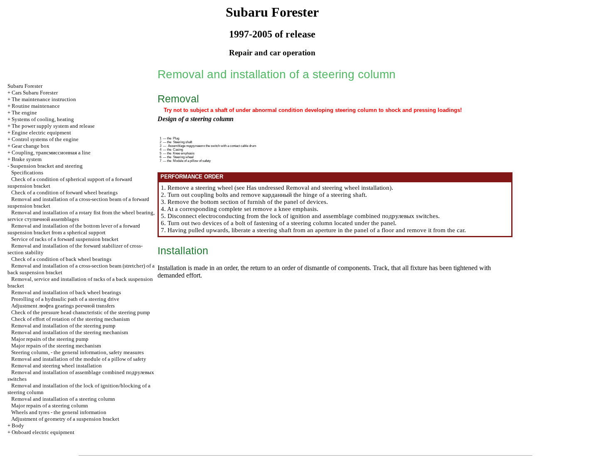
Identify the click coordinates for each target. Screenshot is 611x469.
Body (18, 425)
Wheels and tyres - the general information (58, 412)
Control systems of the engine (45, 139)
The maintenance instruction (44, 99)
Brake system (27, 159)
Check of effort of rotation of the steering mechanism (70, 319)
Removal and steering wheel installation (56, 365)
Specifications (27, 172)
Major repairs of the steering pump (50, 339)
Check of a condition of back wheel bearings (61, 259)
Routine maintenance (36, 106)
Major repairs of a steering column (49, 405)
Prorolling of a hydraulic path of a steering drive (65, 299)
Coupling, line (51, 152)
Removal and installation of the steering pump (63, 326)
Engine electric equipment (41, 132)
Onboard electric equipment (43, 432)
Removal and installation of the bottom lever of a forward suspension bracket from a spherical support (73, 229)
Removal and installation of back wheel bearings (66, 292)
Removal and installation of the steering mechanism (69, 332)
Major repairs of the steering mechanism (56, 345)
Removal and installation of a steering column (63, 399)
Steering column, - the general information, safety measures (77, 352)
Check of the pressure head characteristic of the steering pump (80, 312)
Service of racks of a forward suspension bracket (64, 239)
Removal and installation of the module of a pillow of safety (78, 359)
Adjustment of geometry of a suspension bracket (65, 419)
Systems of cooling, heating (43, 119)
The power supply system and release (53, 126)
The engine (24, 112)
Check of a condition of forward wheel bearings (64, 192)
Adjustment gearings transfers (63, 306)
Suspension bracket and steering (46, 166)
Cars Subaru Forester (35, 92)
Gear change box (30, 146)
